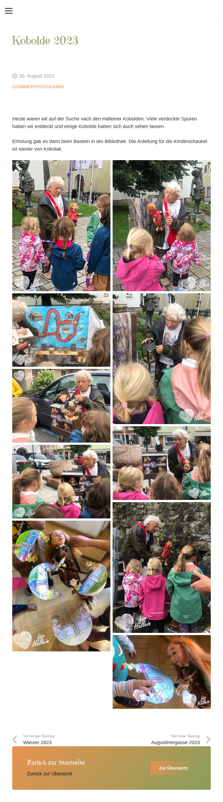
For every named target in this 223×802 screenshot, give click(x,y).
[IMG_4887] (61, 225)
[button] (9, 11)
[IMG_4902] (162, 567)
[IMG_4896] (61, 406)
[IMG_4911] (61, 586)
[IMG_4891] (61, 330)
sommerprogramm (38, 86)
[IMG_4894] (162, 358)
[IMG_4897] (162, 463)
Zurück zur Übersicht (49, 773)
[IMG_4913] (162, 672)
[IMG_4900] (61, 482)
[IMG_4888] (162, 225)
